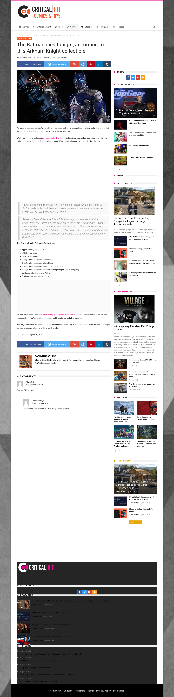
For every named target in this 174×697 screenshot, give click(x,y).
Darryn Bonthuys (25, 57)
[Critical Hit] (39, 4)
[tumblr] (107, 64)
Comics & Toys (28, 35)
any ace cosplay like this (52, 138)
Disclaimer (118, 690)
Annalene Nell (37, 628)
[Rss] (143, 77)
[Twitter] (133, 77)
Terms (91, 690)
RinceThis (30, 382)
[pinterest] (91, 64)
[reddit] (83, 64)
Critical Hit (55, 690)
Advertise (80, 690)
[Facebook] (128, 77)
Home (19, 35)
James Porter (120, 492)
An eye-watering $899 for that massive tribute (58, 315)
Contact (68, 690)
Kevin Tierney (37, 604)
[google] (74, 64)
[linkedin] (99, 64)
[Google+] (138, 77)
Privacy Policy (103, 690)
